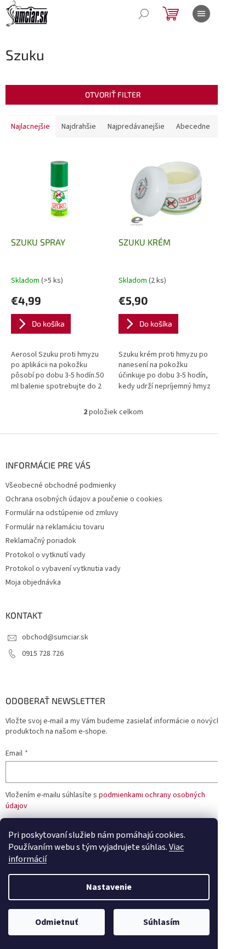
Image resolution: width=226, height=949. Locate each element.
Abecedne (193, 126)
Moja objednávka (33, 582)
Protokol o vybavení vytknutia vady (63, 568)
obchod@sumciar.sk (55, 637)
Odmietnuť (56, 922)
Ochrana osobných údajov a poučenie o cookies (83, 499)
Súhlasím (161, 922)
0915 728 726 (43, 653)
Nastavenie (109, 887)
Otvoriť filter (113, 94)
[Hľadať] (144, 14)
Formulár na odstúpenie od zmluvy (61, 512)
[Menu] (201, 14)
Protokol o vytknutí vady (45, 555)
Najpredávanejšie (136, 126)
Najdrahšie (78, 126)
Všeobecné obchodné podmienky (60, 485)
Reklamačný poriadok (40, 540)
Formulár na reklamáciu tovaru (54, 527)
